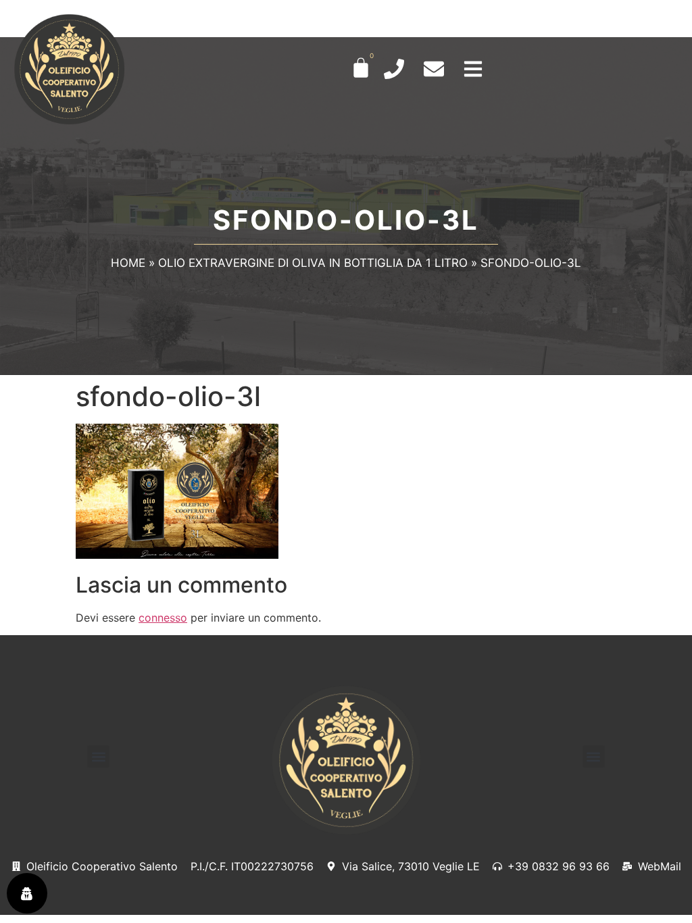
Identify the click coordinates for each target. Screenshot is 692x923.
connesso (163, 617)
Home (128, 263)
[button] (98, 756)
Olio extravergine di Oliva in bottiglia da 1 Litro (313, 263)
